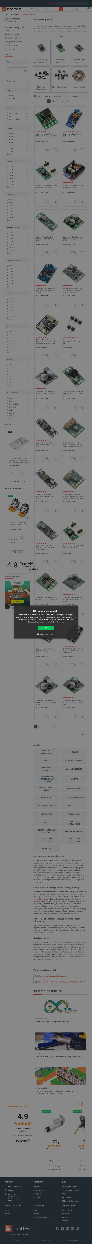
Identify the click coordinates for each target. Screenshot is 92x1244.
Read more (60, 622)
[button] (46, 634)
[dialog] (46, 622)
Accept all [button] (46, 628)
